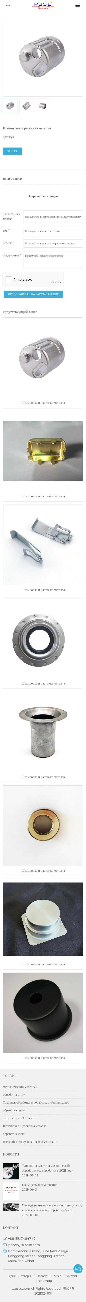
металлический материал (20, 1086)
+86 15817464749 (21, 1238)
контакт (72, 1276)
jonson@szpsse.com (24, 1245)
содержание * (12, 255)
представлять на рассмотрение (33, 294)
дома (12, 1276)
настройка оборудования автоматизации (30, 1141)
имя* (6, 230)
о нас (57, 1276)
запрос (12, 151)
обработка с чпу (14, 1094)
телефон (8, 243)
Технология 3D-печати (19, 1118)
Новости (42, 1276)
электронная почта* (11, 216)
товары (26, 1276)
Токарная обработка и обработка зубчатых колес (36, 1102)
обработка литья (14, 1110)
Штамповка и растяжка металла (43, 403)
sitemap (45, 1280)
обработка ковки (14, 1134)
